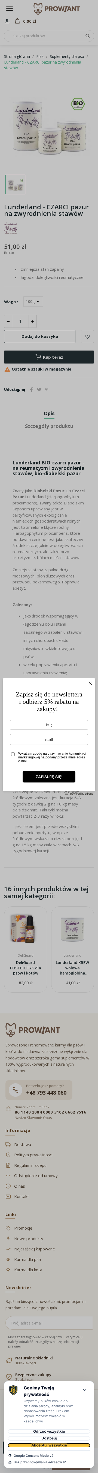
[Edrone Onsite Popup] (49, 736)
